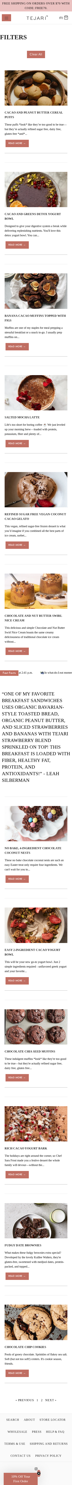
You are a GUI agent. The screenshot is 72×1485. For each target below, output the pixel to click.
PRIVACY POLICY (48, 1455)
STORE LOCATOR (53, 1419)
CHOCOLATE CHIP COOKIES (25, 1347)
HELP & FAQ (55, 1431)
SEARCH (12, 1419)
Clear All (36, 54)
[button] (21, 1479)
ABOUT (29, 1419)
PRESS (37, 1431)
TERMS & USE (14, 1443)
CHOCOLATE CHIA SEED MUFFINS (30, 1051)
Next (50, 1400)
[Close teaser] (39, 1473)
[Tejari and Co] (36, 17)
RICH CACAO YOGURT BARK (26, 1148)
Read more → (17, 143)
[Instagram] (36, 1469)
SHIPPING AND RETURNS (49, 1443)
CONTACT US (21, 1455)
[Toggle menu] (6, 17)
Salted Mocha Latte (22, 417)
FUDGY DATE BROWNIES (23, 1245)
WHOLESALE (17, 1431)
